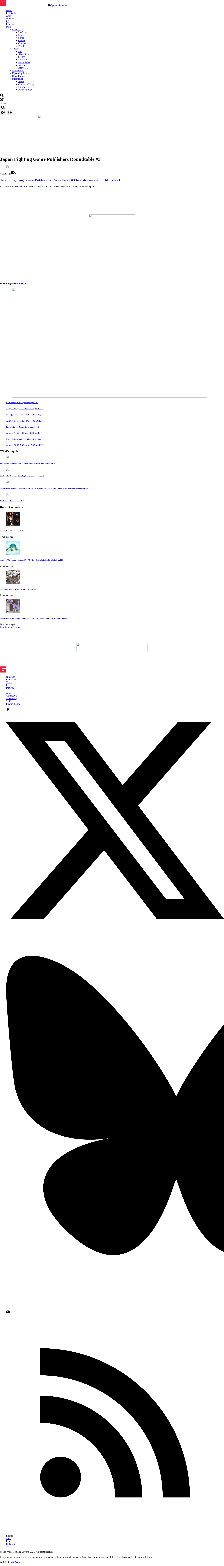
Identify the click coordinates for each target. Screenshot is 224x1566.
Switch (21, 57)
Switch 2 (22, 59)
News (9, 10)
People (21, 46)
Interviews (23, 68)
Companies (23, 43)
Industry (10, 24)
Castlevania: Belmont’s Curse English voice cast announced (22, 476)
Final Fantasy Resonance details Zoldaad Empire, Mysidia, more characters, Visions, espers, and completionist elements (44, 488)
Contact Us (11, 695)
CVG (8, 1538)
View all (23, 283)
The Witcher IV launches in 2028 (12, 501)
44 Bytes (15, 1562)
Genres (21, 40)
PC (7, 21)
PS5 (20, 51)
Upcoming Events (21, 73)
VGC (8, 1546)
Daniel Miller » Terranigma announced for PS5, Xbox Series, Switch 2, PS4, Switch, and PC (33, 618)
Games (21, 35)
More (8, 27)
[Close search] (2, 100)
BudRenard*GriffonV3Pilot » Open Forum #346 (18, 589)
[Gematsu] (23, 5)
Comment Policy (26, 84)
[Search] (2, 96)
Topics (15, 48)
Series (21, 37)
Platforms (22, 32)
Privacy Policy (25, 89)
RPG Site (10, 1544)
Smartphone (24, 62)
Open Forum (18, 76)
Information (17, 78)
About (21, 81)
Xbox (9, 16)
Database (16, 29)
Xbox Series (24, 54)
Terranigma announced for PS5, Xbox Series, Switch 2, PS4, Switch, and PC (28, 463)
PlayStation (11, 13)
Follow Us (23, 87)
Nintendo (10, 18)
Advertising (11, 698)
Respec (9, 1541)
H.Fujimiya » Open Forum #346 (12, 531)
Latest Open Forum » (10, 627)
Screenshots (18, 70)
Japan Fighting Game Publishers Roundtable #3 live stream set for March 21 (60, 180)
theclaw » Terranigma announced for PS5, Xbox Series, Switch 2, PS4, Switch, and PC (31, 560)
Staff (8, 701)
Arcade (21, 65)
